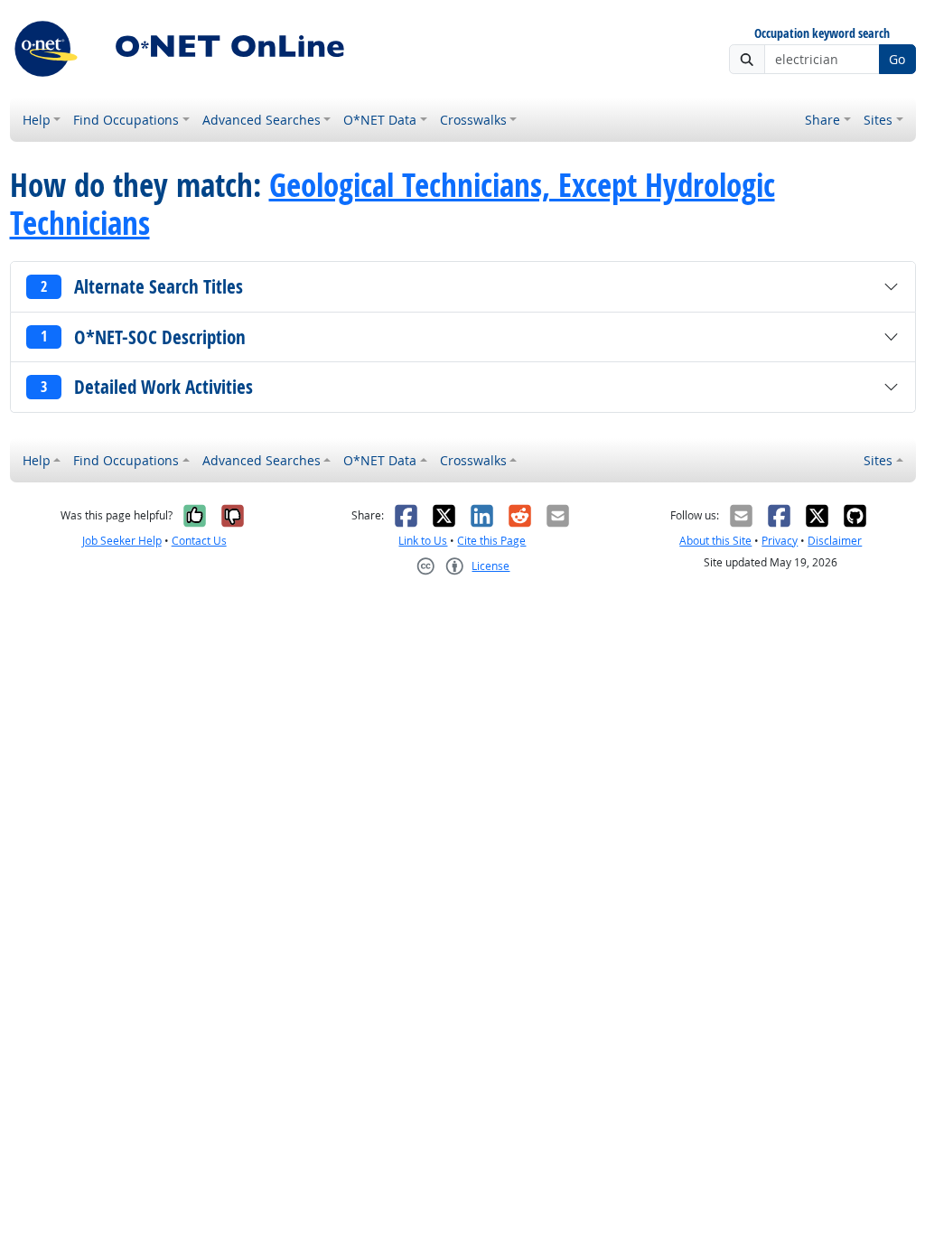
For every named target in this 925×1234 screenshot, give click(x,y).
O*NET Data (379, 119)
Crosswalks (473, 119)
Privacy (779, 540)
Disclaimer (835, 540)
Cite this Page (491, 540)
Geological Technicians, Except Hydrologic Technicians (392, 204)
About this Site (715, 540)
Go (897, 59)
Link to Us (422, 540)
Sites (878, 119)
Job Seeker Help (122, 540)
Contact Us (199, 540)
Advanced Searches (261, 119)
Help (37, 119)
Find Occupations (126, 119)
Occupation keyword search (822, 34)
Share (822, 119)
